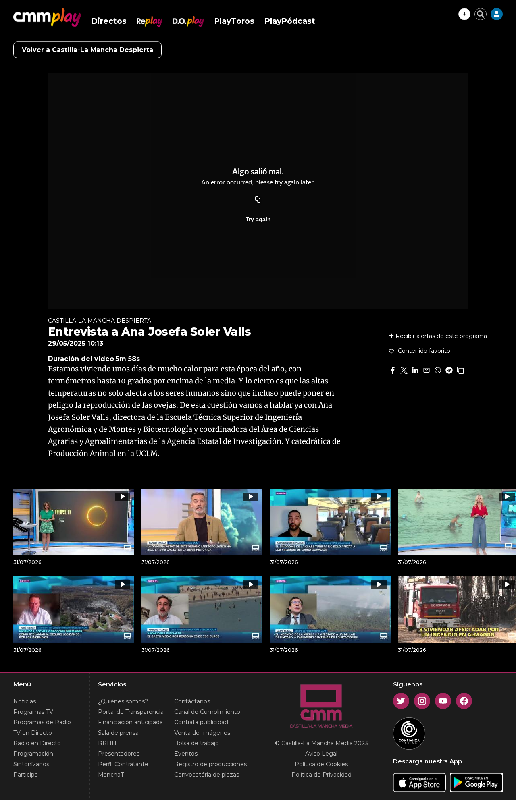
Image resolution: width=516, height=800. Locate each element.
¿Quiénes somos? (123, 701)
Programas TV (33, 711)
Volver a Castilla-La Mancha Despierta (87, 50)
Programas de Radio (42, 722)
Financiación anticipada (130, 722)
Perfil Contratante (123, 764)
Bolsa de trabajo (196, 743)
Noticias (24, 701)
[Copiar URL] (258, 199)
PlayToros (234, 21)
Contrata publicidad (201, 722)
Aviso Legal (321, 753)
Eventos (186, 753)
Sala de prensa (118, 732)
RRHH (107, 743)
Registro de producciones (210, 764)
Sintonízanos (31, 764)
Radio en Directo (37, 743)
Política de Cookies (321, 764)
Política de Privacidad (321, 774)
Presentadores (118, 753)
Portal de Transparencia (131, 711)
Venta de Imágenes (202, 732)
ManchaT (111, 774)
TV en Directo (32, 732)
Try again (258, 219)
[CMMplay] (47, 17)
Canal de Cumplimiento (207, 711)
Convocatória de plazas (206, 774)
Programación (33, 753)
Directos (109, 21)
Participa (25, 774)
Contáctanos (192, 701)
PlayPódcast (289, 21)
